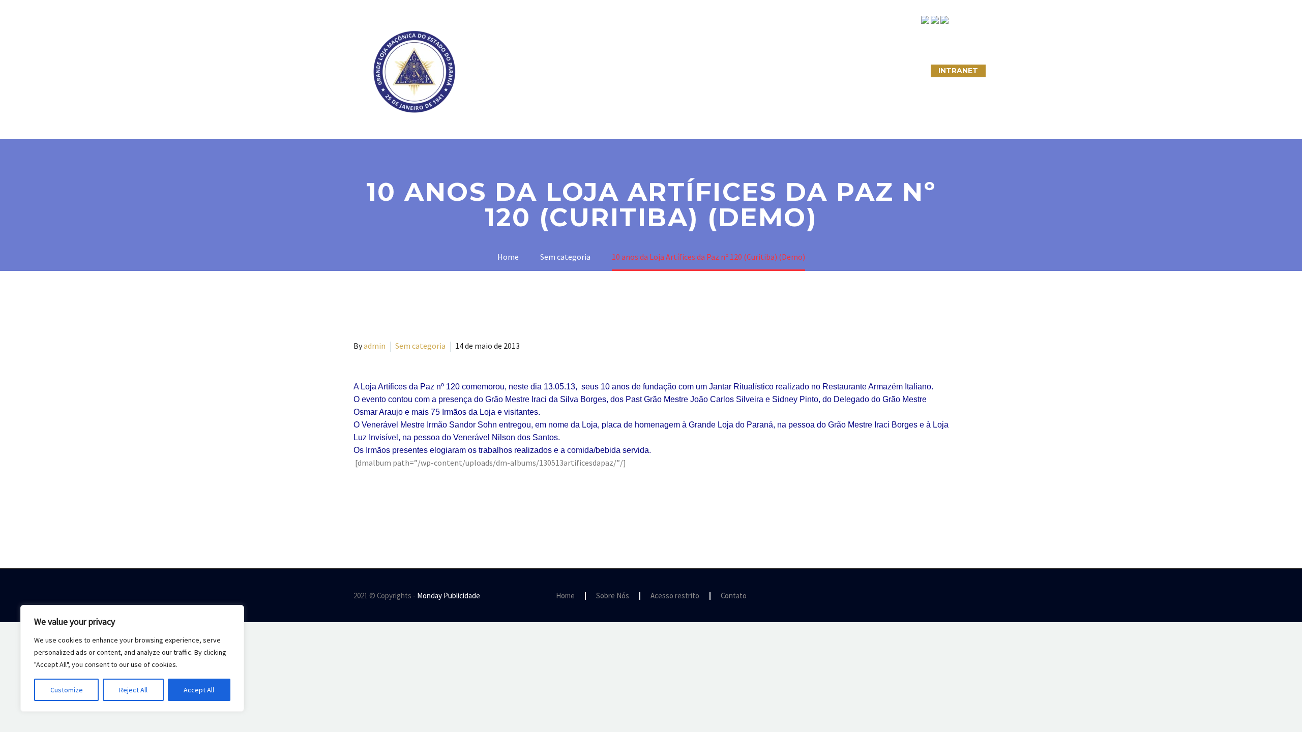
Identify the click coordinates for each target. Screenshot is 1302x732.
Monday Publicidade (448, 595)
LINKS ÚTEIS (831, 70)
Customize (66, 689)
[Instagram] (932, 596)
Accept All (199, 689)
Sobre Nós (497, 70)
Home (565, 596)
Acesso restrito (674, 596)
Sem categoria (420, 346)
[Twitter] (375, 504)
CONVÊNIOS (896, 70)
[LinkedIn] (419, 504)
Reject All (133, 689)
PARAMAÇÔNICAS (638, 70)
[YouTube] (945, 596)
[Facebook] (360, 504)
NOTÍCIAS (711, 70)
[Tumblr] (404, 504)
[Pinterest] (390, 504)
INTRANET (958, 70)
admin (375, 346)
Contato (734, 596)
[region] (132, 658)
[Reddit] (434, 504)
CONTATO (768, 70)
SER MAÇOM (562, 70)
